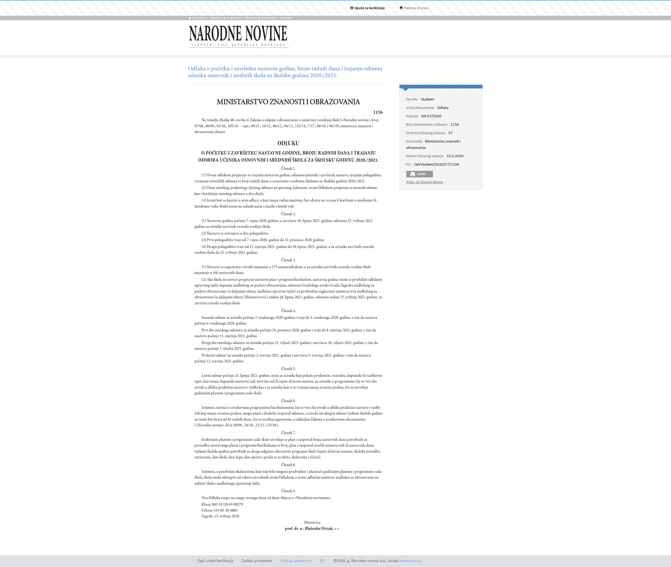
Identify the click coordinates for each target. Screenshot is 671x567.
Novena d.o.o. (411, 561)
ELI (322, 561)
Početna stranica (416, 8)
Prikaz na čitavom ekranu (424, 182)
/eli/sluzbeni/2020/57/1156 (436, 165)
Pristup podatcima (296, 561)
